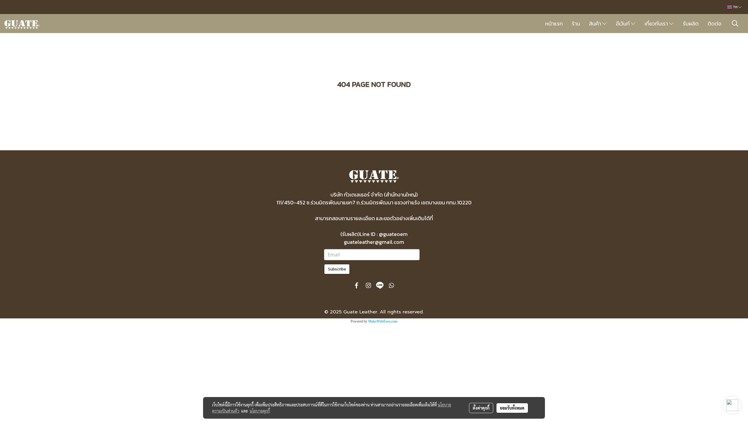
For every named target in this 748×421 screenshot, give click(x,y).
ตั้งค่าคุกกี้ (481, 407)
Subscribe (337, 269)
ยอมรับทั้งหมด (512, 407)
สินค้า (595, 23)
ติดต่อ (714, 23)
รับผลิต (691, 23)
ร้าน (576, 23)
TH (735, 7)
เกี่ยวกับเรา (657, 23)
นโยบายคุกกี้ (260, 410)
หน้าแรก (554, 23)
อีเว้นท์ (623, 23)
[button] (735, 23)
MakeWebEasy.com (382, 321)
